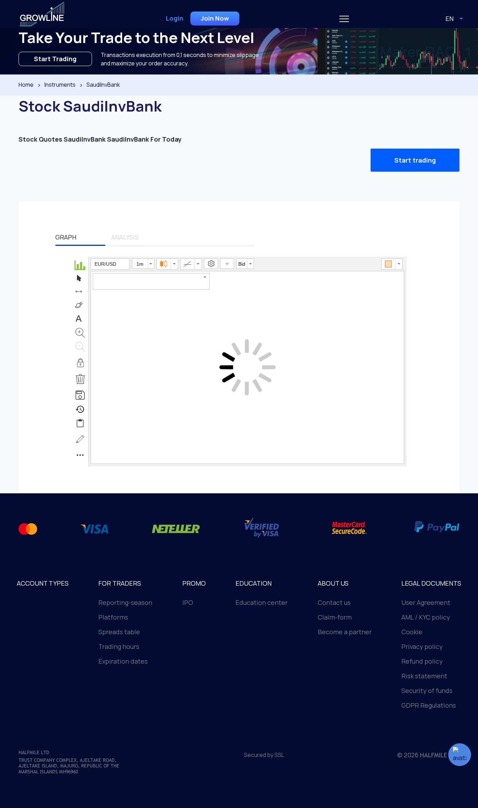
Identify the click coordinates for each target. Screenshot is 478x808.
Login (174, 18)
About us (333, 583)
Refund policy (422, 661)
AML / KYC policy (425, 617)
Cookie (411, 632)
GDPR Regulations (428, 705)
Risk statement (424, 676)
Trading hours (118, 646)
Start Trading (55, 59)
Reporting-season (125, 602)
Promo (194, 583)
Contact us (334, 602)
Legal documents (431, 583)
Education (254, 583)
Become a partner (345, 632)
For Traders (119, 583)
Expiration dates (123, 661)
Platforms (113, 617)
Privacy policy (422, 646)
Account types (43, 583)
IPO (187, 602)
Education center (262, 602)
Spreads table (119, 632)
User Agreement (425, 602)
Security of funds (426, 690)
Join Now (215, 18)
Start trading (415, 160)
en (449, 18)
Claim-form (335, 617)
